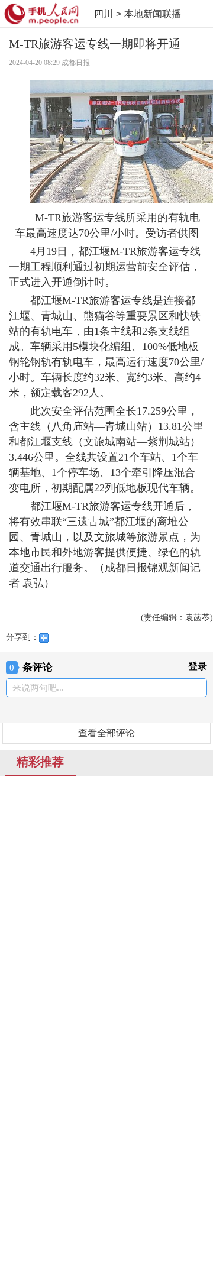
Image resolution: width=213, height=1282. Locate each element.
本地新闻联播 (152, 14)
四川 (103, 14)
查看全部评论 (106, 733)
